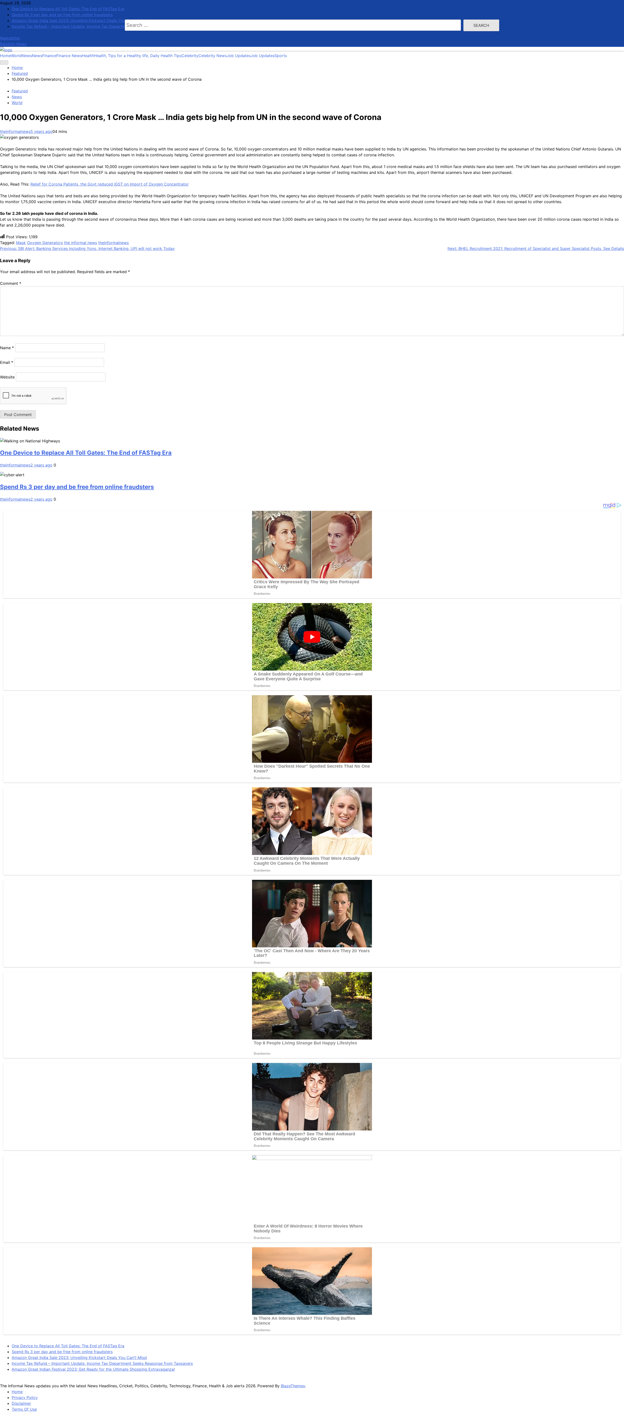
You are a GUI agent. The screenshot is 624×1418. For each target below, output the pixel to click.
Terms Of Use (24, 1409)
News (32, 55)
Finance (62, 55)
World (16, 55)
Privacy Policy (25, 1397)
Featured (20, 91)
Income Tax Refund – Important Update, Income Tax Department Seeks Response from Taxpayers (102, 1363)
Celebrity (204, 55)
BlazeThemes (293, 1385)
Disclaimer (21, 1403)
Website (7, 377)
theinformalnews (15, 131)
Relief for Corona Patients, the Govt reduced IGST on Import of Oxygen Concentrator (109, 184)
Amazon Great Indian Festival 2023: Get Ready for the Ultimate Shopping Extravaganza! (93, 1369)
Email (6, 362)
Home (5, 55)
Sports (280, 55)
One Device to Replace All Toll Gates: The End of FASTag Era (86, 452)
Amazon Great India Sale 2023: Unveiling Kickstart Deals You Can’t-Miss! (79, 1357)
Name (7, 347)
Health (132, 55)
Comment (10, 283)
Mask (21, 242)
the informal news (80, 242)
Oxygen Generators (45, 242)
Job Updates (250, 55)
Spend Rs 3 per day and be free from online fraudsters (77, 486)
